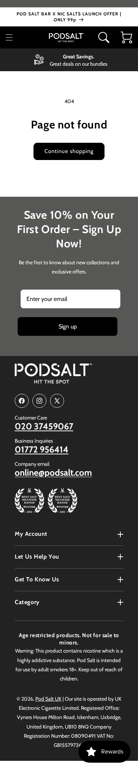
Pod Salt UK (48, 698)
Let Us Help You (37, 556)
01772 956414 (41, 449)
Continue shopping (69, 151)
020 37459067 (44, 426)
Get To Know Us (37, 579)
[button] (11, 37)
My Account (31, 533)
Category (27, 602)
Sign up (68, 326)
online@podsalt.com (53, 472)
